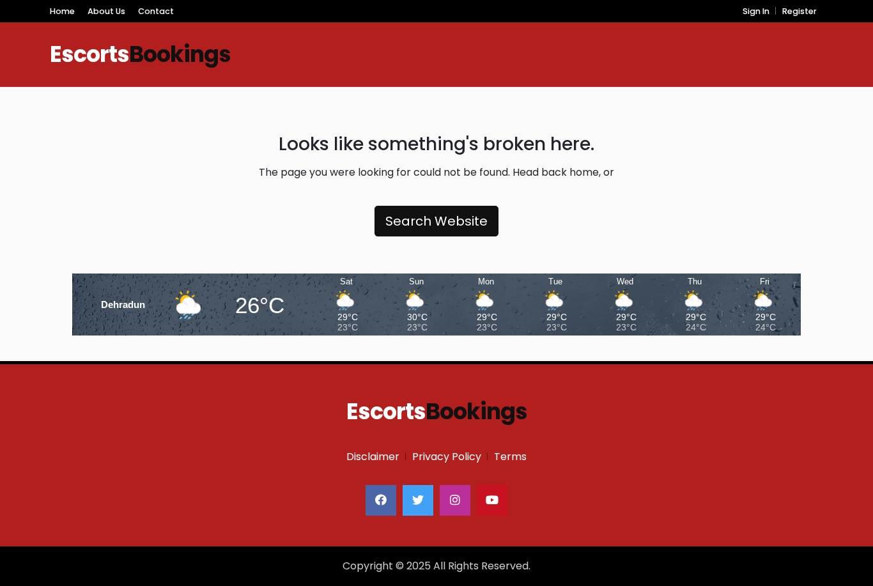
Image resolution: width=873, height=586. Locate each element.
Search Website (436, 221)
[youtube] (492, 500)
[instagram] (455, 500)
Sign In (756, 11)
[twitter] (418, 500)
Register (799, 11)
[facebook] (381, 500)
